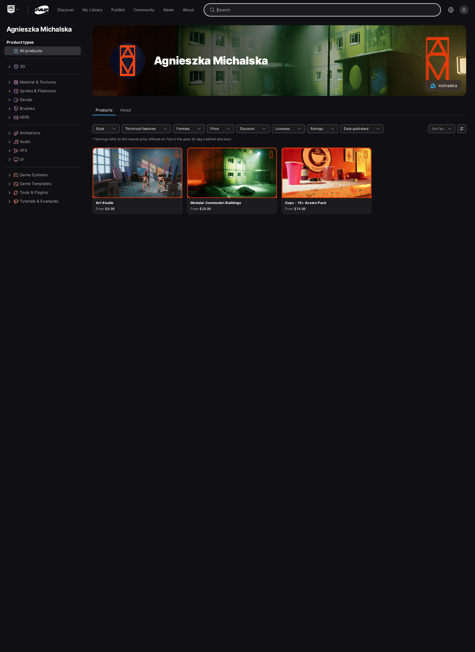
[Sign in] (464, 9)
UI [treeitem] (22, 159)
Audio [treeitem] (25, 141)
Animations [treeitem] (30, 133)
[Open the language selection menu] (450, 9)
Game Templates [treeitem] (35, 183)
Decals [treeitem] (26, 99)
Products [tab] (104, 110)
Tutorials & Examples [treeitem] (39, 201)
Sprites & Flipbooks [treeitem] (38, 91)
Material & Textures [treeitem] (38, 82)
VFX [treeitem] (23, 150)
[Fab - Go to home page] (42, 9)
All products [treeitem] (31, 51)
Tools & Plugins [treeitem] (34, 192)
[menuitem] (65, 9)
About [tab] (125, 110)
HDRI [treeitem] (24, 117)
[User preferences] (461, 128)
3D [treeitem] (22, 66)
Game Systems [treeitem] (34, 175)
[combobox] (326, 10)
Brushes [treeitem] (27, 108)
